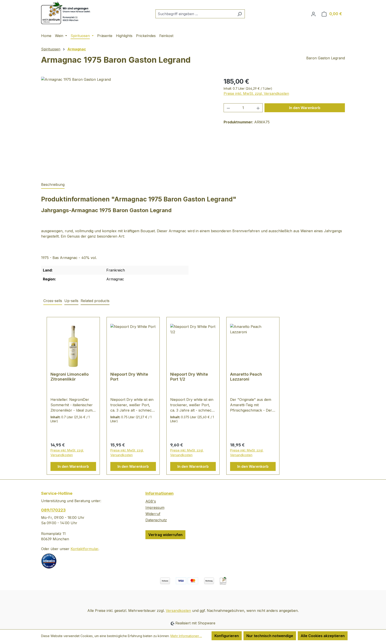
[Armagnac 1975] (127, 125)
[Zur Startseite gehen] (66, 13)
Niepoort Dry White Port (129, 376)
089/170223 (53, 510)
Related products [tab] (95, 300)
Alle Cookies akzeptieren (323, 636)
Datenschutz (156, 520)
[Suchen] (239, 13)
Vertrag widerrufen (165, 534)
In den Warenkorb (304, 108)
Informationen (159, 493)
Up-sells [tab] (71, 300)
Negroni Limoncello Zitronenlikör (69, 376)
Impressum (154, 507)
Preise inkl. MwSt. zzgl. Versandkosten (256, 93)
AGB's (150, 501)
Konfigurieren (226, 636)
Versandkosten (178, 610)
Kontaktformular (84, 549)
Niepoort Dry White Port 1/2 (189, 376)
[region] (128, 125)
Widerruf (152, 514)
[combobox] (195, 13)
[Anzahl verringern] (228, 107)
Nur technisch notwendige (269, 636)
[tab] (53, 185)
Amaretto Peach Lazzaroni (246, 376)
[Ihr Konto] (313, 13)
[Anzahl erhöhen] (258, 107)
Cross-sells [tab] (52, 300)
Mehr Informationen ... (186, 636)
